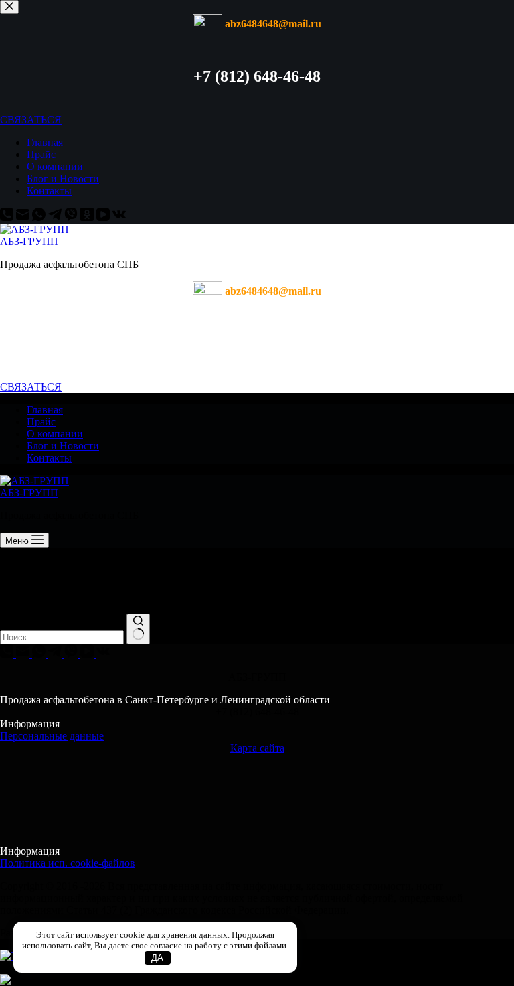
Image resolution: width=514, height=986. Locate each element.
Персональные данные (52, 736)
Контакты (49, 190)
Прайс (41, 154)
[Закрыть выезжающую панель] (9, 7)
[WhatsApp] (40, 217)
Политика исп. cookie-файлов (67, 863)
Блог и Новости (63, 178)
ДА (157, 958)
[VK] (119, 217)
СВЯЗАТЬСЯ (31, 119)
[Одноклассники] (88, 217)
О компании (55, 166)
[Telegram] (56, 217)
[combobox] (62, 637)
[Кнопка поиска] (138, 629)
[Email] (24, 217)
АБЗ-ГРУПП (29, 241)
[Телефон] (8, 217)
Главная (45, 142)
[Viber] (72, 217)
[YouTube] (104, 217)
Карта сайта (257, 748)
